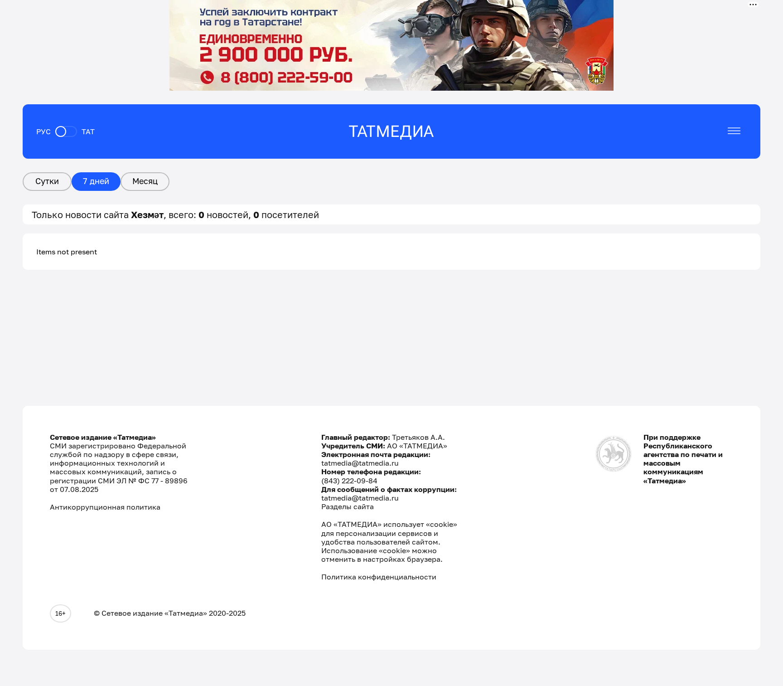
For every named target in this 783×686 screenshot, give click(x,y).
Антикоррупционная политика (105, 507)
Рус (43, 131)
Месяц (145, 181)
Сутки (47, 181)
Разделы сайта (347, 506)
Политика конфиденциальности (378, 577)
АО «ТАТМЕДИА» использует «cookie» (389, 524)
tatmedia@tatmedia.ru (360, 462)
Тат (88, 131)
